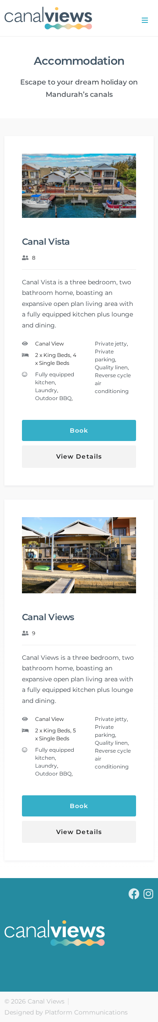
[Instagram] (148, 893)
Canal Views (48, 617)
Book (79, 430)
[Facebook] (134, 893)
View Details (79, 456)
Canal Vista (45, 241)
